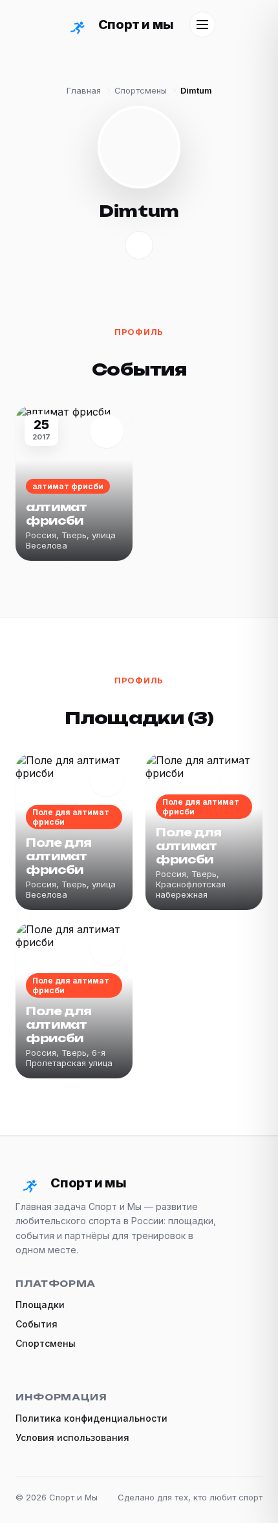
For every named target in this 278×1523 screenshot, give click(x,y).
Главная (84, 90)
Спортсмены (140, 90)
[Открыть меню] (202, 24)
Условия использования (72, 1437)
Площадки (40, 1304)
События (37, 1323)
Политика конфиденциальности (91, 1418)
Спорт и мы (135, 24)
